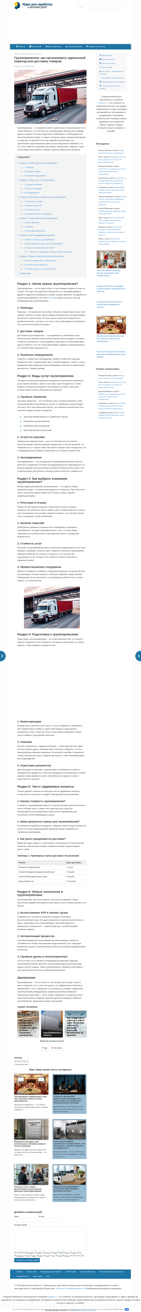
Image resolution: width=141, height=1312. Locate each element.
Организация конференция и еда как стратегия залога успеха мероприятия (30, 1098)
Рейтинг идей (71, 1272)
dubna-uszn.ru (89, 1310)
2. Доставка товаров (32, 171)
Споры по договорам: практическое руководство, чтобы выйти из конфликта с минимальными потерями (67, 1099)
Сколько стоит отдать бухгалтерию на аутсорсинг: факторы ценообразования (28, 1189)
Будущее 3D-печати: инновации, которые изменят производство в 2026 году (111, 288)
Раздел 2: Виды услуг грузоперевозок (37, 180)
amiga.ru (102, 103)
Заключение (25, 273)
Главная (19, 1272)
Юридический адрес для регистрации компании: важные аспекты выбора (30, 1144)
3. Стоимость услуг (32, 210)
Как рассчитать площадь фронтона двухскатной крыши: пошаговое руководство (112, 180)
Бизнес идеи (31, 1272)
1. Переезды (29, 167)
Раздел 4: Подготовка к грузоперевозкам (38, 218)
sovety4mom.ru (76, 1310)
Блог (48, 1276)
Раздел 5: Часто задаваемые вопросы (37, 235)
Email (42, 1216)
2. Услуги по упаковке (32, 189)
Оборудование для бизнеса (51, 1272)
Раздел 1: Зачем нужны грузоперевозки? (38, 163)
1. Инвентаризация (31, 222)
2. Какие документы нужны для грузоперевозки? (43, 244)
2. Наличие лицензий (32, 205)
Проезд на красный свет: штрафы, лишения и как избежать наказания (111, 220)
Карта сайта (37, 1276)
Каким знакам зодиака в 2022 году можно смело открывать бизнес (111, 189)
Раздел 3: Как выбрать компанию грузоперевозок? (43, 197)
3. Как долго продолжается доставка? (39, 248)
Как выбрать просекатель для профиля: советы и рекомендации (112, 241)
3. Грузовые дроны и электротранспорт (40, 269)
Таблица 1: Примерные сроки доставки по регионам (51, 252)
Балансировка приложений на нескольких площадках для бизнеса (109, 304)
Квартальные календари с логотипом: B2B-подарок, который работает (66, 1189)
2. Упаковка (28, 227)
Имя (16, 1216)
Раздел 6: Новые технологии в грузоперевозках (42, 256)
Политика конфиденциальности (111, 1272)
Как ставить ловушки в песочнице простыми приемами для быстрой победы (111, 354)
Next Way (52, 298)
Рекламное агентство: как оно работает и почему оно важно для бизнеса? (112, 159)
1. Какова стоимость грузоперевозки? (39, 240)
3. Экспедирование (31, 193)
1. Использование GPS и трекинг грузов (40, 261)
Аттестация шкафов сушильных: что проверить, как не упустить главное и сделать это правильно (69, 1144)
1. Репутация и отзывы (33, 201)
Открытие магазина (87, 1272)
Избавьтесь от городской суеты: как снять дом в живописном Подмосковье (111, 171)
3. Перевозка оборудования (35, 176)
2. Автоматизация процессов (36, 265)
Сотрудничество (22, 1276)
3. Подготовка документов (34, 231)
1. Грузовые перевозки (33, 184)
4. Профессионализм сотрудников (38, 214)
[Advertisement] (70, 28)
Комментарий (20, 1225)
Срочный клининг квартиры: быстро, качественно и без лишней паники (109, 273)
